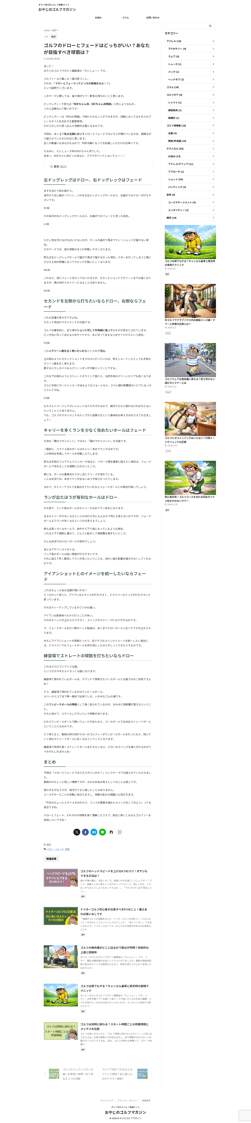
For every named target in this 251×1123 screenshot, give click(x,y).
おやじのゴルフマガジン (57, 9)
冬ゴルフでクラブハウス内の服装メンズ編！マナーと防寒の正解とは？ (190, 322)
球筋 (67, 849)
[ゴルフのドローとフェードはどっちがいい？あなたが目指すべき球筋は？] (93, 832)
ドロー (50, 849)
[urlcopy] (119, 832)
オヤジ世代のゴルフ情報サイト (125, 1107)
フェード (59, 849)
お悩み (98, 17)
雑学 (49, 844)
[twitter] (76, 832)
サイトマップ (107, 1100)
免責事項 (146, 1100)
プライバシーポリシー (127, 1100)
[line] (102, 832)
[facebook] (85, 832)
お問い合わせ (152, 17)
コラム (125, 17)
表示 (63, 166)
